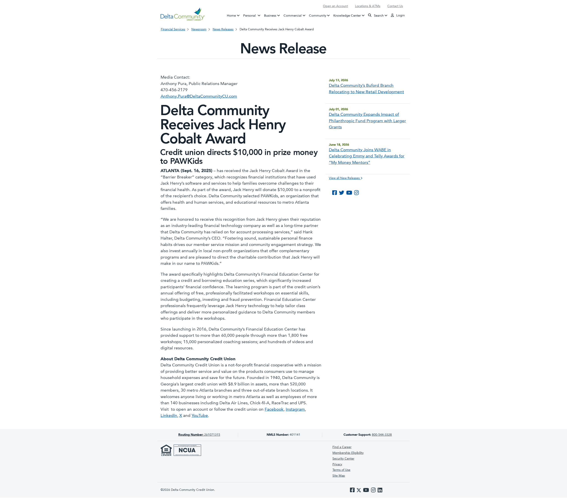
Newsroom (198, 29)
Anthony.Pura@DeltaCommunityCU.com (199, 97)
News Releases (223, 29)
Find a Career (341, 447)
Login (400, 15)
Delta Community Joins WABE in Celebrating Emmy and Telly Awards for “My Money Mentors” (366, 156)
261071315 (199, 434)
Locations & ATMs (367, 6)
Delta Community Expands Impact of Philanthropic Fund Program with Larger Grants (367, 121)
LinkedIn (169, 416)
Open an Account (335, 6)
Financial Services (173, 29)
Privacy (337, 464)
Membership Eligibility (348, 453)
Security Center (343, 458)
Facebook (274, 410)
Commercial (293, 15)
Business (270, 15)
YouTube (200, 416)
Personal (252, 15)
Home (231, 15)
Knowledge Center (347, 15)
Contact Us (395, 6)
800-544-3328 (382, 434)
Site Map (338, 475)
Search (378, 15)
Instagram (295, 410)
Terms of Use (341, 470)
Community (317, 15)
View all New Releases (345, 178)
